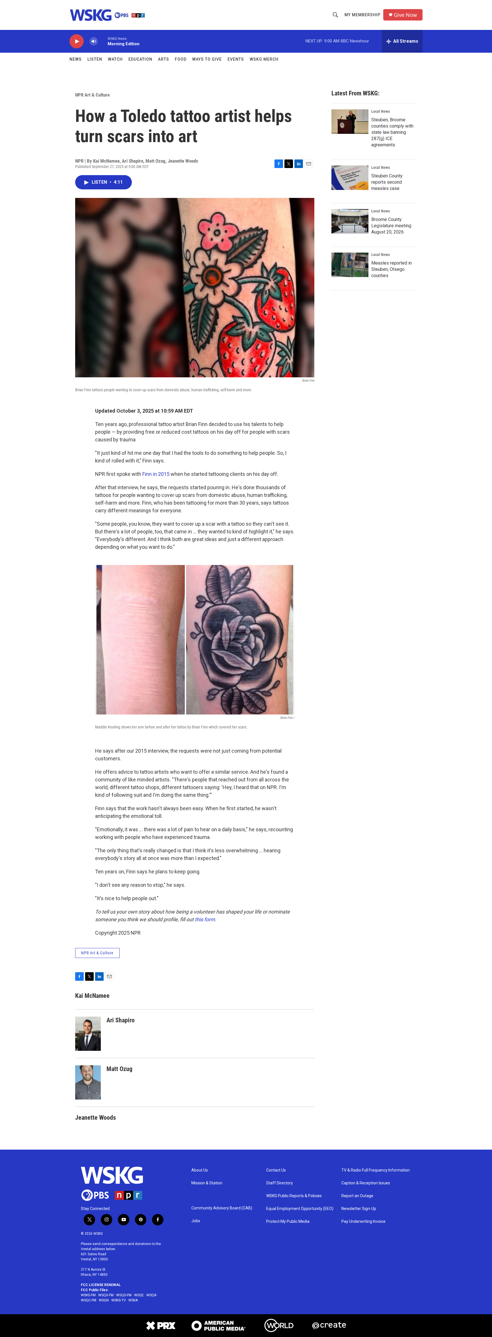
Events (235, 59)
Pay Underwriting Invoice (363, 1221)
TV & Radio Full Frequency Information (375, 1170)
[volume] (94, 41)
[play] (76, 41)
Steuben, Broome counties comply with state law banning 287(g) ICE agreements (392, 132)
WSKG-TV (118, 1300)
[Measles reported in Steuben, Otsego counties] (349, 265)
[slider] (103, 41)
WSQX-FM (106, 1295)
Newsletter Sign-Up (358, 1209)
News (75, 59)
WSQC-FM (88, 1300)
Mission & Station (206, 1183)
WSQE (139, 1295)
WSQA (151, 1295)
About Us (199, 1170)
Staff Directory (279, 1183)
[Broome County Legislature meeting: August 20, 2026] (349, 221)
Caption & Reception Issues (365, 1183)
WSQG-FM (124, 1295)
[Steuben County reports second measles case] (349, 177)
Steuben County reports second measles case (387, 182)
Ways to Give (207, 59)
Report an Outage (357, 1196)
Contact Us (276, 1170)
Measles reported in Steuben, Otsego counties (391, 269)
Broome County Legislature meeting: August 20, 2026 (391, 226)
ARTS (163, 59)
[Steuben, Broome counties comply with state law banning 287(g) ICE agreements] (349, 121)
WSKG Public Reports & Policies (294, 1196)
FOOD (180, 59)
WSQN (104, 1300)
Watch (115, 59)
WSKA (133, 1300)
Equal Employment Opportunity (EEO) (299, 1209)
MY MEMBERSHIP (362, 15)
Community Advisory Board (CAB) (221, 1208)
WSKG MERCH (264, 59)
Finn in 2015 (155, 474)
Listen (94, 59)
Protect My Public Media (287, 1221)
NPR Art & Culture (92, 95)
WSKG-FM (88, 1295)
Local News (380, 111)
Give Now (405, 15)
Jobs (195, 1221)
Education (140, 59)
